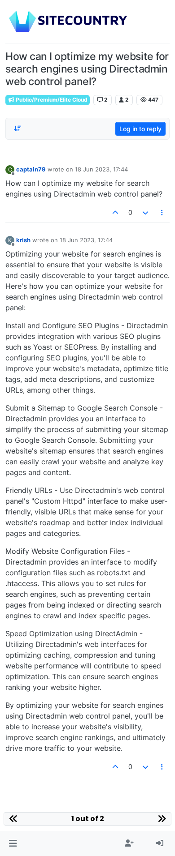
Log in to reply (140, 129)
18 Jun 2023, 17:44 (101, 169)
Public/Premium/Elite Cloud (51, 99)
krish (23, 240)
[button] (13, 843)
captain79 (31, 169)
